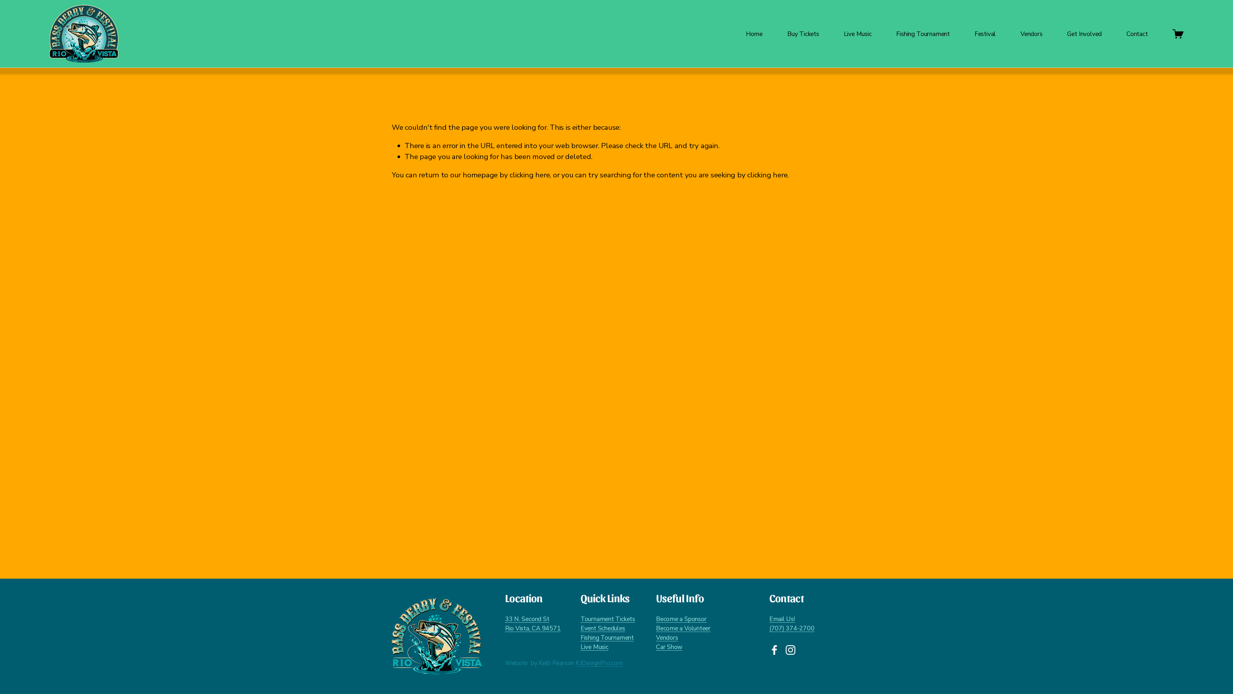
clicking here (530, 175)
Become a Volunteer (683, 628)
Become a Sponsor (681, 619)
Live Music (858, 34)
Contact (1137, 34)
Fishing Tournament (607, 637)
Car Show (669, 647)
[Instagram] (790, 650)
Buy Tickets (803, 34)
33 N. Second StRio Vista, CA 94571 (533, 624)
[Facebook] (774, 650)
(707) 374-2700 (792, 628)
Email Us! (782, 619)
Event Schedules (603, 628)
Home (754, 34)
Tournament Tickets (608, 619)
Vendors (667, 637)
